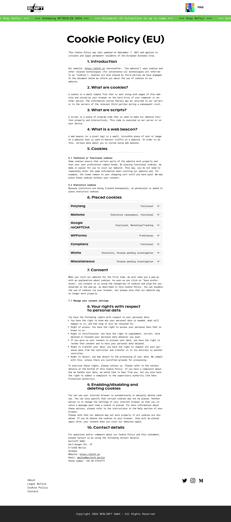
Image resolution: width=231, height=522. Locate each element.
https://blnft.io (95, 68)
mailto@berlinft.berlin (91, 457)
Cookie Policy (38, 487)
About (31, 480)
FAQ (200, 7)
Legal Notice (37, 483)
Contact (33, 491)
